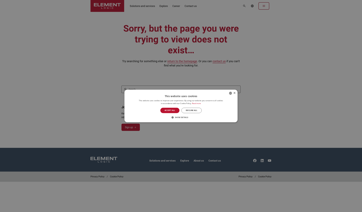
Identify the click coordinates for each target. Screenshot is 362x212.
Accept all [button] (170, 110)
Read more (196, 103)
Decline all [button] (191, 110)
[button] (181, 117)
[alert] (181, 106)
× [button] (234, 93)
